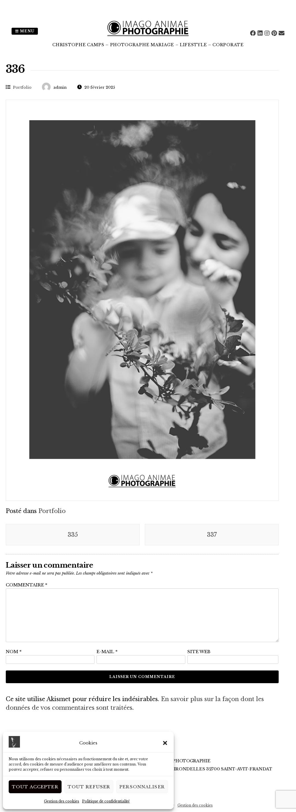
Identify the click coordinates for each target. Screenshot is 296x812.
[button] (165, 743)
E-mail (107, 651)
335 (73, 534)
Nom (14, 651)
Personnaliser (142, 786)
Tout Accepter (35, 786)
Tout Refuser (89, 786)
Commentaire (26, 585)
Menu (26, 31)
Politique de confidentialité (106, 801)
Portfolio (22, 87)
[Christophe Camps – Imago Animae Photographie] (148, 37)
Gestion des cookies (61, 801)
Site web (198, 651)
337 (212, 534)
